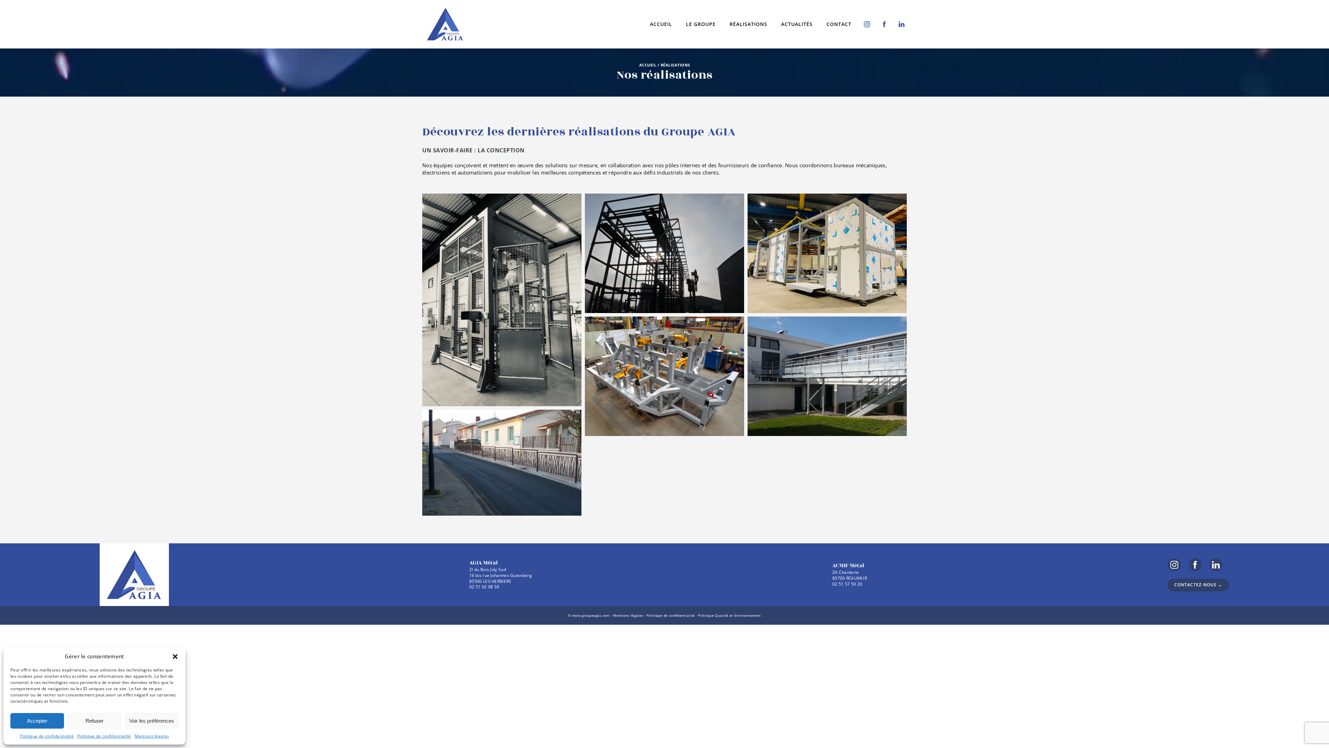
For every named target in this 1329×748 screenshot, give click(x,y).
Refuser (94, 721)
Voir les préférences (151, 721)
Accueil (661, 24)
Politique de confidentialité (47, 736)
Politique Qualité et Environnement (729, 615)
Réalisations (748, 24)
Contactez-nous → (1198, 585)
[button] (175, 656)
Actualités (797, 24)
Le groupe (701, 24)
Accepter (37, 721)
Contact (838, 24)
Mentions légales (152, 736)
